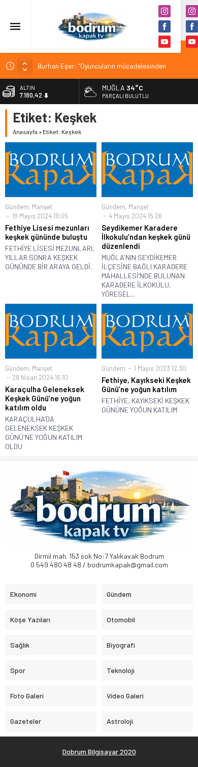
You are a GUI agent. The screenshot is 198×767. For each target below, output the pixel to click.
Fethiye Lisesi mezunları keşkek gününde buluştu (47, 232)
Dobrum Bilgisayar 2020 (99, 751)
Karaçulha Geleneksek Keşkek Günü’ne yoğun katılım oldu (44, 398)
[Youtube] (164, 42)
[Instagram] (164, 11)
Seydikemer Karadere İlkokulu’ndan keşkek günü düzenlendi (146, 236)
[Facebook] (164, 26)
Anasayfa (25, 131)
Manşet (42, 207)
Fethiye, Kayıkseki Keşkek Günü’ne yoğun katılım (146, 384)
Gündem (17, 207)
